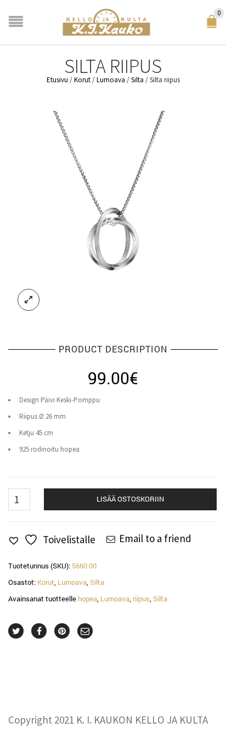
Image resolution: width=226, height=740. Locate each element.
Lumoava (111, 79)
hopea (87, 599)
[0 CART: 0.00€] (214, 25)
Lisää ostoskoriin (130, 498)
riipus (141, 599)
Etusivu (57, 79)
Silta (137, 79)
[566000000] (113, 214)
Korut (82, 79)
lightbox (28, 300)
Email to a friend (155, 538)
